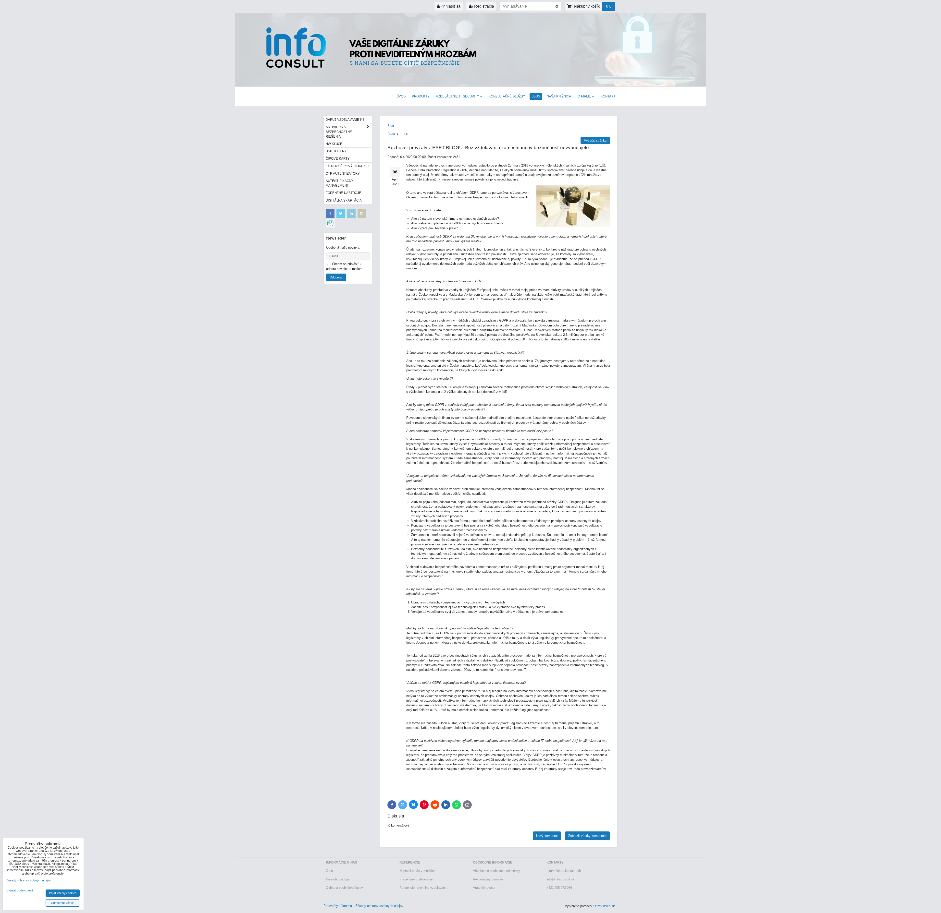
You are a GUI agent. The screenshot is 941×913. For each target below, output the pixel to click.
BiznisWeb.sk (605, 906)
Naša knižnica (559, 96)
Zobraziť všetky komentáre (587, 836)
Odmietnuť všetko (62, 903)
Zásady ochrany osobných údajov (379, 906)
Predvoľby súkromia (337, 906)
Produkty (421, 96)
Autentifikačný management (339, 183)
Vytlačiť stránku (595, 140)
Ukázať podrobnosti (19, 890)
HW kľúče (334, 144)
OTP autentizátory (343, 173)
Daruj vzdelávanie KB (345, 119)
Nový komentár (547, 836)
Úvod (401, 96)
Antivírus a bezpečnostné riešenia (339, 131)
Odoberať (336, 277)
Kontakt (608, 96)
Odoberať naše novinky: (343, 247)
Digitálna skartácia (344, 200)
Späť (390, 126)
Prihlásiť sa (450, 6)
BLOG (536, 96)
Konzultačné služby (507, 96)
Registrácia (483, 6)
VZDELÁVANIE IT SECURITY (457, 96)
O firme (584, 96)
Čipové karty (338, 158)
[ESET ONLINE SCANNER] (330, 226)
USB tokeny (336, 151)
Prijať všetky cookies (62, 893)
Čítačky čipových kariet (348, 166)
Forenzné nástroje (343, 193)
